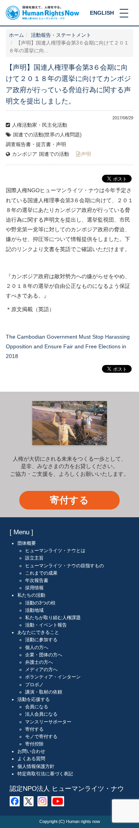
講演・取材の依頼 (43, 692)
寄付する (70, 500)
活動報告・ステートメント (61, 35)
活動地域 (34, 610)
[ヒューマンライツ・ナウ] (42, 12)
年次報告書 (36, 580)
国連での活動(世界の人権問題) (47, 135)
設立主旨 (34, 558)
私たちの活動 (31, 595)
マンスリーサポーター (48, 722)
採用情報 (34, 587)
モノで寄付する (41, 736)
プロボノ (34, 684)
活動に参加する (41, 639)
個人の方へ (36, 647)
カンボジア (24, 154)
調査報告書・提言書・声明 (36, 144)
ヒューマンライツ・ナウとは (55, 550)
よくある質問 (31, 758)
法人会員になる (41, 714)
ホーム (16, 35)
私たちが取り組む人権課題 (53, 617)
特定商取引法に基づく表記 (45, 773)
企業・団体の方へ (43, 655)
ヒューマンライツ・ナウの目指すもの (64, 565)
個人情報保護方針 (35, 766)
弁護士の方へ (39, 662)
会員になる (36, 706)
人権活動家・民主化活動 (39, 125)
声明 (86, 154)
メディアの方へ (41, 669)
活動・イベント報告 (46, 625)
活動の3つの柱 (40, 603)
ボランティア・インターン (53, 677)
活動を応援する (33, 699)
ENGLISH (102, 13)
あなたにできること (38, 632)
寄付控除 (34, 744)
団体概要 (26, 543)
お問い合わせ (31, 751)
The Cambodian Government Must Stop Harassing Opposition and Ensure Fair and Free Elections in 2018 (68, 346)
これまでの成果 (41, 573)
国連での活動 (54, 154)
